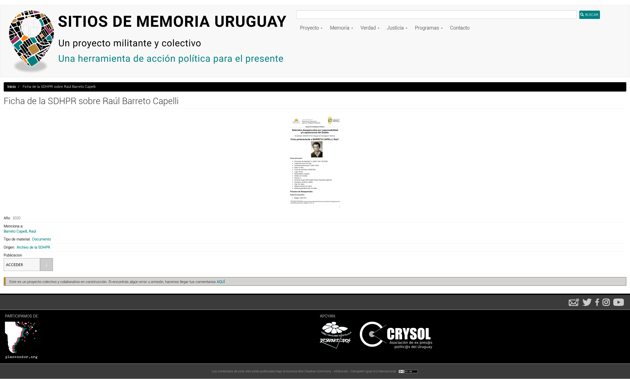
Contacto (460, 28)
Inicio (11, 86)
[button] (315, 162)
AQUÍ (221, 282)
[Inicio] (150, 41)
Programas (427, 28)
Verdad (369, 28)
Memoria (340, 28)
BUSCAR (591, 15)
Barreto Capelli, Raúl (20, 231)
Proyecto (310, 28)
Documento (41, 239)
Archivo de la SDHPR (33, 247)
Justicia (396, 28)
